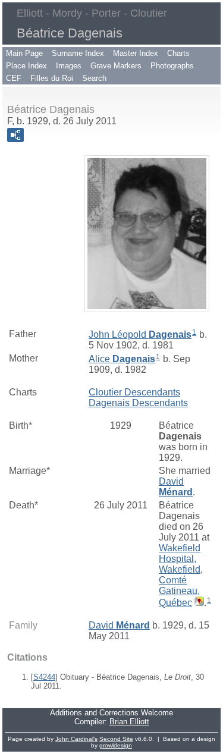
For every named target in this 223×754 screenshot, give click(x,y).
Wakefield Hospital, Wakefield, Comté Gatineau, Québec (181, 575)
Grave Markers (116, 65)
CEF (13, 78)
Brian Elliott (129, 721)
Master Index (135, 53)
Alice (122, 359)
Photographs (172, 65)
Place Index (26, 65)
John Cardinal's (76, 739)
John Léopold (140, 334)
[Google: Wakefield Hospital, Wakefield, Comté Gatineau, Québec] (198, 603)
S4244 (44, 677)
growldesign (115, 745)
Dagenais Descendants (138, 403)
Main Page (24, 53)
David (176, 486)
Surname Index (78, 53)
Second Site (116, 739)
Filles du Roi (51, 78)
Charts (178, 53)
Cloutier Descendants (134, 392)
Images (68, 65)
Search (94, 78)
